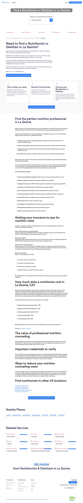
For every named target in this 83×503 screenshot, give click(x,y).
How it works (9, 485)
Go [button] (51, 20)
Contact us (73, 482)
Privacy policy (44, 499)
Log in (66, 2)
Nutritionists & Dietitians (28, 38)
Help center (21, 488)
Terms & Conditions (27, 499)
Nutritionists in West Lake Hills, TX (23, 390)
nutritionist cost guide (25, 328)
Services (8, 38)
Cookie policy (36, 499)
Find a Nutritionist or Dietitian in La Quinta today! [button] (18, 75)
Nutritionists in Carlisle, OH (21, 389)
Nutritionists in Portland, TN (21, 391)
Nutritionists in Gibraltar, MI (21, 387)
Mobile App (9, 488)
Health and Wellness (16, 38)
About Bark (33, 483)
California (37, 38)
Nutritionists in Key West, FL (22, 386)
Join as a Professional (23, 486)
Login (7, 486)
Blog (32, 488)
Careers (33, 485)
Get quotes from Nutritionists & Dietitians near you (41, 107)
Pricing (19, 485)
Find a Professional (10, 483)
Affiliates (33, 486)
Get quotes (41, 464)
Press (32, 490)
